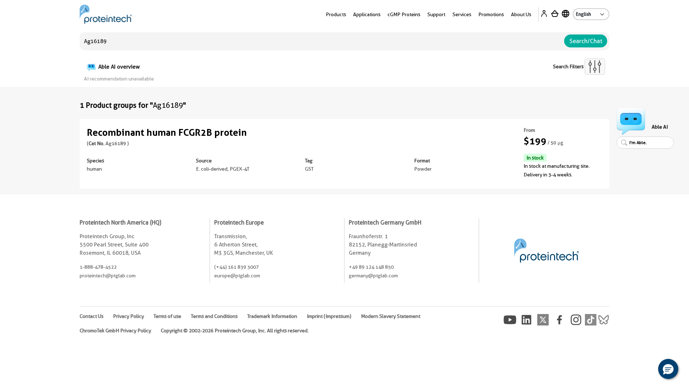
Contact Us (91, 316)
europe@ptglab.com (237, 275)
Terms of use (167, 316)
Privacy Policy (128, 316)
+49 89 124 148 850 (371, 267)
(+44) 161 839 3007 (236, 267)
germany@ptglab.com (373, 275)
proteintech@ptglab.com (108, 275)
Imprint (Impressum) (329, 316)
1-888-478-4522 (98, 267)
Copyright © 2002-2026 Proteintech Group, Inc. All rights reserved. (235, 330)
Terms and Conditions (214, 316)
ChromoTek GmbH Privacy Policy (115, 330)
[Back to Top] (646, 370)
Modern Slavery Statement (390, 316)
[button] (668, 369)
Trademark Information (272, 316)
